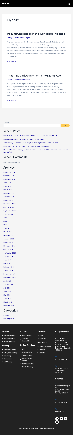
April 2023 (7, 186)
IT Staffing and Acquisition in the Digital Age (34, 75)
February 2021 (8, 267)
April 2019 (7, 299)
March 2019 (7, 302)
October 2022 (8, 207)
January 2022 (8, 239)
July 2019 (7, 288)
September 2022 (9, 211)
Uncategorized (8, 319)
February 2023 (8, 193)
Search (6, 122)
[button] (69, 3)
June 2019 (7, 292)
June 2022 (7, 221)
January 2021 (8, 270)
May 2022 (7, 225)
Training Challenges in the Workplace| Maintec (36, 33)
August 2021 (8, 256)
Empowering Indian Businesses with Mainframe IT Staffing (24, 139)
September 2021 (9, 253)
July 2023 (7, 183)
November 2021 (9, 246)
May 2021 (7, 263)
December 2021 (9, 242)
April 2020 (7, 281)
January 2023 (8, 197)
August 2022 (8, 214)
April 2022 (7, 228)
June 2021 (7, 260)
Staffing (9, 38)
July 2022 (7, 218)
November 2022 (9, 204)
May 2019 (7, 295)
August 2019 (8, 284)
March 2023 (7, 190)
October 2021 (8, 249)
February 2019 (8, 305)
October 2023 (8, 176)
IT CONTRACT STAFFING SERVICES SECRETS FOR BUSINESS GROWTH (30, 136)
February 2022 (8, 235)
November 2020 (9, 277)
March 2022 (7, 232)
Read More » (11, 61)
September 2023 (9, 179)
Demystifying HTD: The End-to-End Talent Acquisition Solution (26, 146)
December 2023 (9, 172)
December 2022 (9, 200)
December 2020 (9, 274)
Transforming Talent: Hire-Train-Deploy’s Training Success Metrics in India (30, 143)
